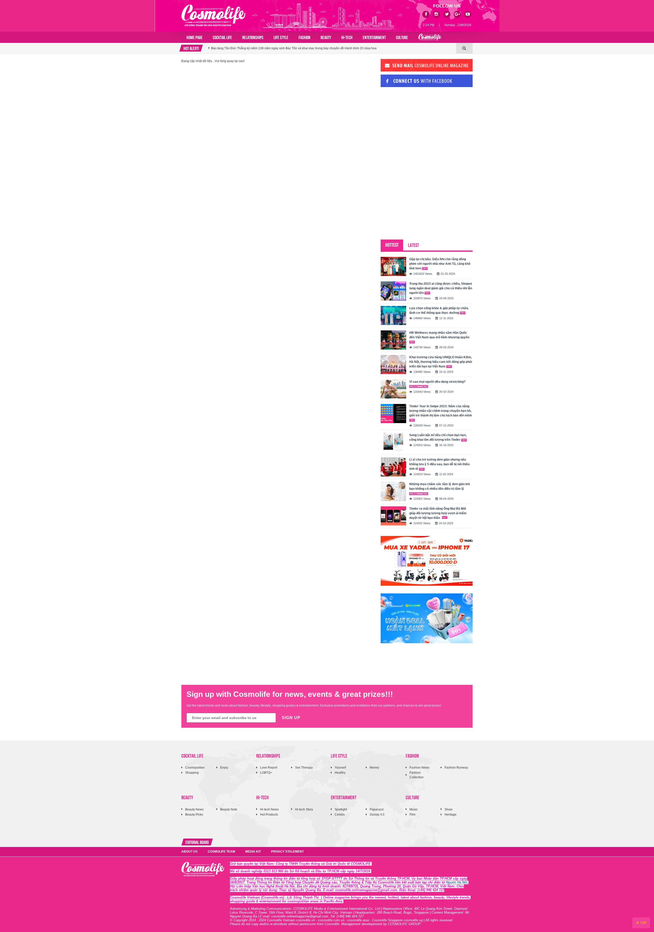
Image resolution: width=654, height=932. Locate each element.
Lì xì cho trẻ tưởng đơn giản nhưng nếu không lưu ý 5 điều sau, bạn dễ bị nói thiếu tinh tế (439, 464)
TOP (642, 923)
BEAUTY (326, 37)
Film (412, 814)
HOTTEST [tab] (392, 244)
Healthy (340, 772)
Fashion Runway (456, 767)
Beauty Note (228, 809)
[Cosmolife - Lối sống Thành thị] (213, 15)
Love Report (268, 767)
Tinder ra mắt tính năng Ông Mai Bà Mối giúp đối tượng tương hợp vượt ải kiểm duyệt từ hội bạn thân (437, 513)
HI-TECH (347, 37)
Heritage (451, 814)
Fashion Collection (417, 775)
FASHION (304, 37)
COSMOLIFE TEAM (221, 851)
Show (448, 809)
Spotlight (341, 809)
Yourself (340, 767)
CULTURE (402, 37)
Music (414, 809)
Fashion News (419, 767)
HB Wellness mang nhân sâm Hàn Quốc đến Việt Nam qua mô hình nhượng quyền (439, 335)
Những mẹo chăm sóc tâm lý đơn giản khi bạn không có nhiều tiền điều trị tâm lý (439, 486)
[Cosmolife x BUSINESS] (429, 37)
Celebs (340, 814)
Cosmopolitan (195, 767)
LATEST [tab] (413, 245)
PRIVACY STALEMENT (287, 851)
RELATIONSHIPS (252, 37)
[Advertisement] (419, 126)
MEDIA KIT (253, 851)
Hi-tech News (269, 809)
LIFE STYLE (281, 37)
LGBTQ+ (266, 772)
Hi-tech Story (304, 809)
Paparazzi (377, 809)
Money (374, 767)
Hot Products (269, 814)
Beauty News (194, 809)
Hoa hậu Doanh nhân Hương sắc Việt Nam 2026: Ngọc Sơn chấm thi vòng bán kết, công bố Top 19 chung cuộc (288, 51)
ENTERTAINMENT (374, 37)
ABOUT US (189, 851)
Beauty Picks (194, 814)
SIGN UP (291, 717)
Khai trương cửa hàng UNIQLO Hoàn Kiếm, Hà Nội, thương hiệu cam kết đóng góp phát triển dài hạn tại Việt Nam (440, 361)
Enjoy (224, 767)
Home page (194, 37)
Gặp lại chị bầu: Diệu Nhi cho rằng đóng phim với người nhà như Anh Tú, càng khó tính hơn (439, 263)
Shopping (192, 772)
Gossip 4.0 (377, 814)
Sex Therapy (304, 767)
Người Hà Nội (457, 882)
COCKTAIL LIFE (222, 37)
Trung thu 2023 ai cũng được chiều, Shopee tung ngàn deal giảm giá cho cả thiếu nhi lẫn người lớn (440, 288)
